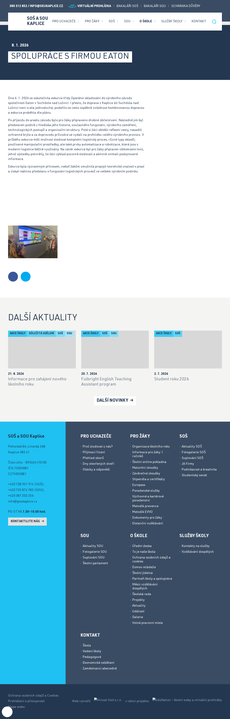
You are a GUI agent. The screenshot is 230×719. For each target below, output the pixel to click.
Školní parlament (95, 563)
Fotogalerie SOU (95, 552)
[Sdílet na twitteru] (26, 277)
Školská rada (141, 594)
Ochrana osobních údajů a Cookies (33, 695)
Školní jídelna (142, 573)
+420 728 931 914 (21, 484)
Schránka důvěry (185, 6)
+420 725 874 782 (21, 490)
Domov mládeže (144, 567)
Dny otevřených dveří (98, 464)
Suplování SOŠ (192, 458)
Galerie (137, 617)
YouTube (220, 6)
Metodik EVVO (142, 512)
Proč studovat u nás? (98, 446)
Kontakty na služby (196, 546)
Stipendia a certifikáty (148, 479)
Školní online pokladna (149, 462)
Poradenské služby (146, 491)
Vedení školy (92, 651)
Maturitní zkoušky (145, 468)
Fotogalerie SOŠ (194, 452)
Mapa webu (16, 707)
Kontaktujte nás (26, 521)
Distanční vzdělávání (147, 523)
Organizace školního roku (151, 446)
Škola (87, 645)
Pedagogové (92, 657)
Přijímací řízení (94, 452)
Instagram (213, 6)
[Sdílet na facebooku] (13, 277)
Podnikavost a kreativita (199, 469)
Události (138, 611)
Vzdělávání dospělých (198, 552)
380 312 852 (19, 6)
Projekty (138, 600)
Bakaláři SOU (155, 6)
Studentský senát (194, 475)
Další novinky (113, 401)
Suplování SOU (94, 557)
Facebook (207, 6)
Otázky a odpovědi (96, 469)
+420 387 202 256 (21, 496)
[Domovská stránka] (17, 21)
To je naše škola (143, 552)
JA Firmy (188, 464)
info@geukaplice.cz (46, 6)
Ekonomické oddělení (98, 663)
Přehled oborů (93, 458)
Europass (138, 485)
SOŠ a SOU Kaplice (37, 21)
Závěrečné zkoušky (146, 473)
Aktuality (139, 605)
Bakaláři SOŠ (127, 6)
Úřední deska (142, 546)
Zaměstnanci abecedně (100, 668)
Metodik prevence (145, 506)
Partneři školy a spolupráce (152, 579)
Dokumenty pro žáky (147, 517)
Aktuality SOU (93, 546)
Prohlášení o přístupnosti (26, 701)
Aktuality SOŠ (192, 446)
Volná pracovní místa (147, 623)
